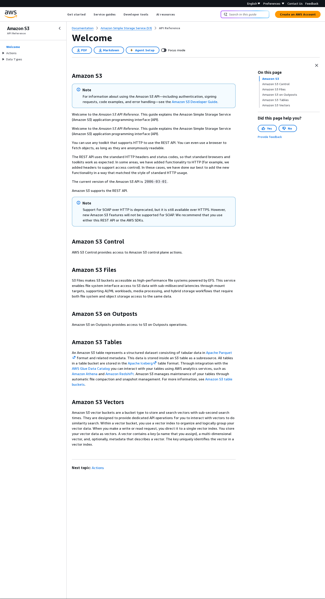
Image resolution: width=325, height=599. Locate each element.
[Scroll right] (178, 14)
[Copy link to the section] (68, 76)
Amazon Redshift (119, 374)
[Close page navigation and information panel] (317, 65)
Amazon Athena (85, 374)
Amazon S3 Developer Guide (194, 101)
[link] (169, 28)
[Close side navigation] (60, 28)
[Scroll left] (64, 14)
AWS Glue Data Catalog (91, 368)
